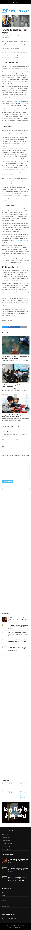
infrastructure (22, 240)
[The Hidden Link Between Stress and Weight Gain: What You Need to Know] (6, 786)
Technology (6, 846)
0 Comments (6, 37)
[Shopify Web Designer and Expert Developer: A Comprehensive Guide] (24, 794)
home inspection (18, 101)
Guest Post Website (7, 909)
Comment (5, 461)
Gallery (3, 895)
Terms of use (5, 906)
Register (4, 900)
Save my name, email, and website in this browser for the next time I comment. (15, 456)
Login (3, 903)
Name (3, 439)
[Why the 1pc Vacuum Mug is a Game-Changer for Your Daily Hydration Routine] (15, 345)
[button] (15, 2)
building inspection (7, 320)
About (3, 892)
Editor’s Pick (6, 837)
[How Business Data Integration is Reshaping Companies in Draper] (15, 373)
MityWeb (19, 927)
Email (17, 439)
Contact (4, 898)
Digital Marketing (8, 834)
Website (4, 446)
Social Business (18, 35)
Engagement (6, 840)
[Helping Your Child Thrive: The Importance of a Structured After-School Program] (15, 403)
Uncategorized (7, 849)
